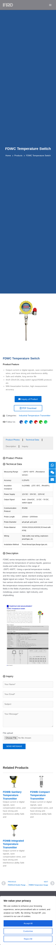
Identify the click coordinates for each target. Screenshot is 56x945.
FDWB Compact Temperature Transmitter (40, 795)
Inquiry (25, 446)
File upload (8, 733)
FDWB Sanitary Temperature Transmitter (12, 795)
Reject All (28, 939)
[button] (13, 458)
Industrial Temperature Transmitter (34, 416)
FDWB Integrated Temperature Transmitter (13, 844)
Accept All (28, 923)
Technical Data (32, 440)
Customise (28, 931)
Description (11, 446)
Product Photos (13, 440)
